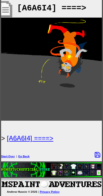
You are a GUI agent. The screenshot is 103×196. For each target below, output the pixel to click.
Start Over (8, 156)
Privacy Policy (50, 191)
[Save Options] (97, 154)
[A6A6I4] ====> (30, 138)
